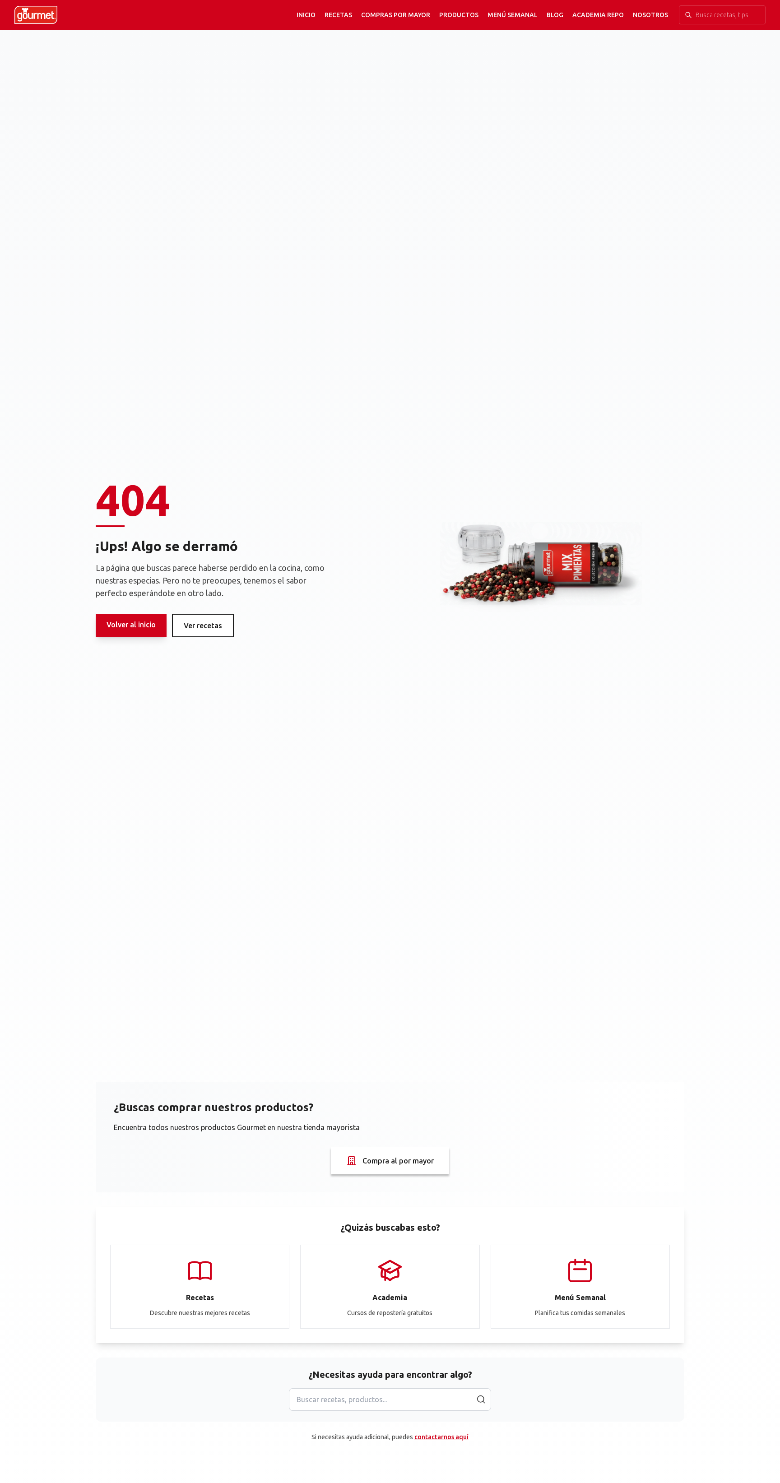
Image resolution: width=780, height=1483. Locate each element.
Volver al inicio (131, 625)
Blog (555, 15)
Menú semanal (513, 15)
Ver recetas (203, 625)
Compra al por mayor (398, 1161)
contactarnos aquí (441, 1437)
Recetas (338, 15)
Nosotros (650, 15)
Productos (458, 15)
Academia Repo (598, 15)
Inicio (306, 15)
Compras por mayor (395, 15)
